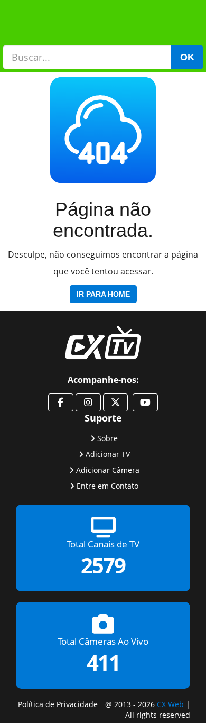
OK (187, 57)
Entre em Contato (107, 486)
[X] (115, 402)
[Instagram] (88, 402)
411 (103, 663)
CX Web (170, 704)
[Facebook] (60, 402)
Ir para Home (103, 294)
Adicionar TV (108, 454)
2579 (103, 565)
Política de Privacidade (58, 704)
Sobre (107, 438)
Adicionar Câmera (107, 470)
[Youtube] (145, 402)
